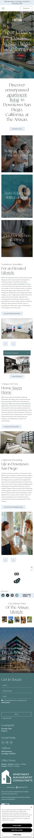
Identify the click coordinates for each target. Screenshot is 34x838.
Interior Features (11, 353)
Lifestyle (7, 272)
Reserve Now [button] (8, 665)
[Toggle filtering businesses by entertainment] (7, 595)
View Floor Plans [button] (17, 58)
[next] (13, 343)
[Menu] (3, 8)
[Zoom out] (31, 570)
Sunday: (3, 766)
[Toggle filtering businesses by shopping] (12, 595)
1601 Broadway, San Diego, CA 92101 (8, 752)
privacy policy (5, 702)
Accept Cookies (17, 825)
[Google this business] (7, 742)
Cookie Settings (17, 834)
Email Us (4, 731)
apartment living (17, 97)
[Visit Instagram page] (11, 742)
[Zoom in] (31, 567)
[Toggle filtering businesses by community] (16, 595)
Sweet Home (11, 390)
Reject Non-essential (17, 830)
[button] (26, 8)
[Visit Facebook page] (3, 742)
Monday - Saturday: (7, 764)
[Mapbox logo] (5, 591)
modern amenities (19, 284)
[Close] (31, 807)
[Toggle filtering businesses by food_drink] (3, 595)
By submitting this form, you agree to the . (14, 701)
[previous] (5, 343)
